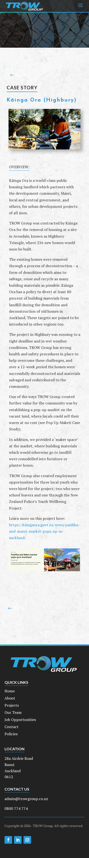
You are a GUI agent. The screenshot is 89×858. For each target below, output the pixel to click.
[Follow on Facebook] (8, 840)
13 (63, 145)
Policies (11, 734)
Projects (12, 706)
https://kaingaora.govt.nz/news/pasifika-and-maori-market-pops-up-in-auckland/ (44, 531)
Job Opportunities (20, 720)
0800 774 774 (16, 808)
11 (55, 145)
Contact (12, 727)
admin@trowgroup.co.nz (26, 798)
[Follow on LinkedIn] (18, 840)
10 (51, 145)
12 (59, 145)
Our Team (13, 713)
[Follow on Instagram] (27, 840)
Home (10, 691)
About (10, 698)
